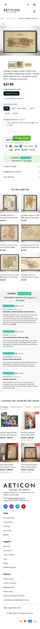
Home (2, 18)
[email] (16, 498)
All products (11, 18)
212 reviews (28, 297)
